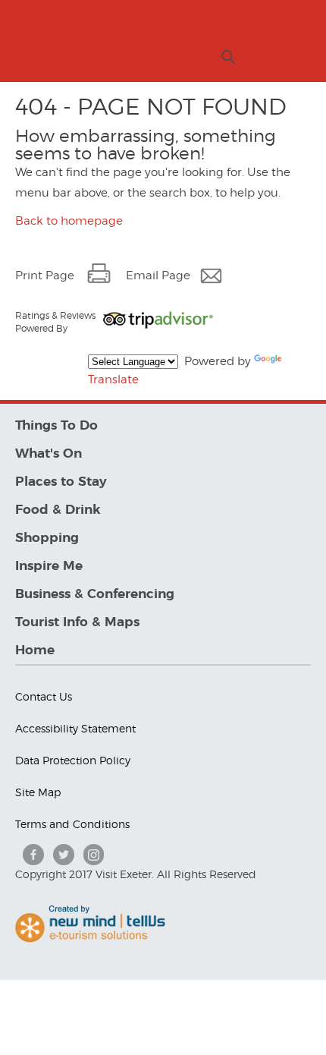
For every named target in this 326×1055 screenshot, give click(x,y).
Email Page (158, 275)
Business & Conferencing (94, 593)
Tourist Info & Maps (77, 622)
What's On (48, 453)
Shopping (47, 537)
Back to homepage (69, 221)
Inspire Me (49, 565)
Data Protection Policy (72, 760)
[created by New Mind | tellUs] (90, 939)
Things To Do (56, 425)
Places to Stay (61, 481)
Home (35, 650)
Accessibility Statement (75, 728)
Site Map (38, 792)
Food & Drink (58, 509)
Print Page (44, 275)
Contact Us (43, 696)
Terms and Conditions (72, 823)
